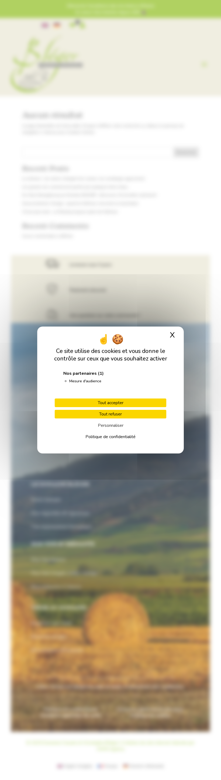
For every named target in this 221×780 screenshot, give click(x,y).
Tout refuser (110, 414)
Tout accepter (110, 403)
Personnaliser (110, 425)
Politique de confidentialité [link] (110, 437)
